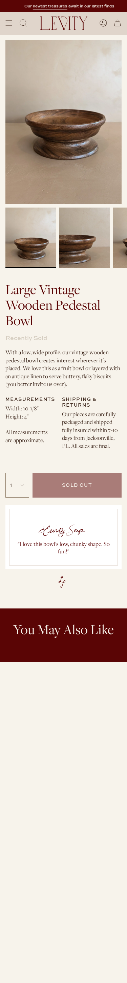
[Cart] (117, 23)
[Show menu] (9, 23)
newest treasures (53, 6)
